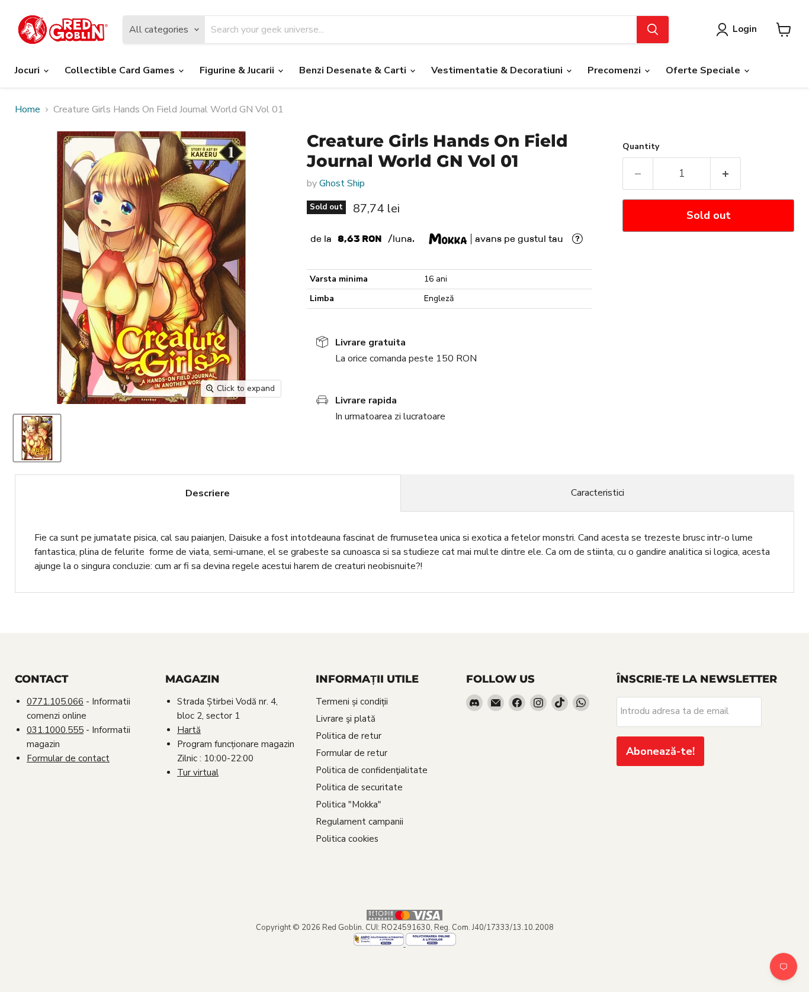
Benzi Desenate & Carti (354, 70)
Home (27, 109)
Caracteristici (597, 492)
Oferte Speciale (704, 70)
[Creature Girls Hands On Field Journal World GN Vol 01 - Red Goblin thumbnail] (37, 438)
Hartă (189, 730)
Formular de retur (351, 753)
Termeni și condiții (352, 701)
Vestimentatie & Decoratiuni (498, 70)
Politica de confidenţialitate (372, 770)
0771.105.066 (55, 701)
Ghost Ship (342, 183)
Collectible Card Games (121, 70)
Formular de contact (68, 758)
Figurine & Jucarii (238, 70)
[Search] (653, 29)
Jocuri (28, 70)
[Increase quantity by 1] (726, 173)
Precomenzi (615, 70)
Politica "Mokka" (348, 804)
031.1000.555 (55, 730)
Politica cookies (347, 839)
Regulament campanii (359, 822)
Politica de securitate (359, 787)
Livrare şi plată (345, 719)
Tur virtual (198, 772)
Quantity (640, 146)
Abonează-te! (660, 751)
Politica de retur (348, 736)
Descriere (207, 493)
